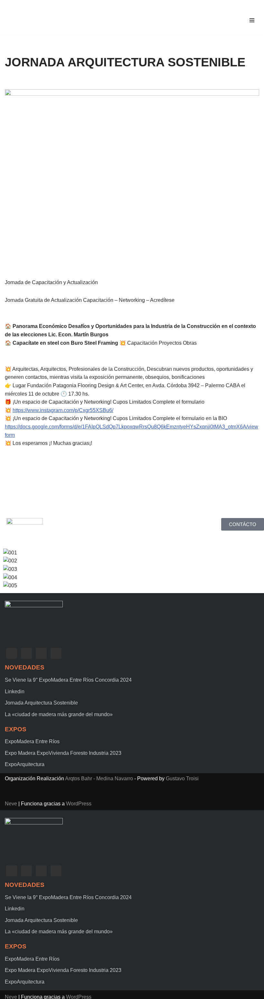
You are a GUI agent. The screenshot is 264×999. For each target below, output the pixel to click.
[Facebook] (11, 653)
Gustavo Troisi (182, 778)
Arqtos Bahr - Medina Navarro (99, 778)
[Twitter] (26, 653)
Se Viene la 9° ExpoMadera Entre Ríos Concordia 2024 (68, 680)
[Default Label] (41, 653)
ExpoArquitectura (24, 764)
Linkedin (14, 691)
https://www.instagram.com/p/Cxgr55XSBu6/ (63, 410)
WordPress (78, 803)
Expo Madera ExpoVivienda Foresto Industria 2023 (63, 753)
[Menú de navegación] (252, 20)
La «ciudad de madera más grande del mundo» (59, 714)
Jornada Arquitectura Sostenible (41, 703)
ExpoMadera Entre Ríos (32, 741)
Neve (11, 803)
